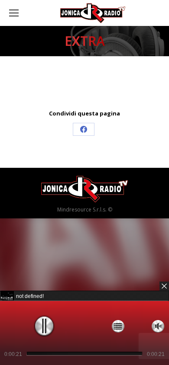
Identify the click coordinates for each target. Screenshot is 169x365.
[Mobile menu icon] (14, 13)
